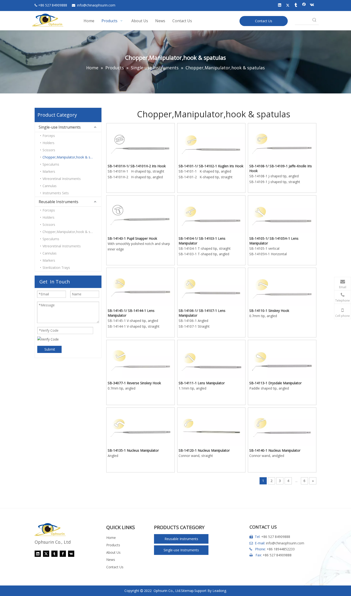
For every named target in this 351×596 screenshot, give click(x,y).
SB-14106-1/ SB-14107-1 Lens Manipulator (202, 313)
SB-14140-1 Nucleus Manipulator (274, 450)
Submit (49, 349)
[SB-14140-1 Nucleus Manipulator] (282, 427)
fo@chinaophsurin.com (96, 5)
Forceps (49, 135)
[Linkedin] (280, 5)
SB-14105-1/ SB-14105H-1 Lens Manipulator (273, 240)
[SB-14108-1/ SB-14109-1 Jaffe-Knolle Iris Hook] (282, 142)
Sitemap (187, 590)
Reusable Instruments (58, 201)
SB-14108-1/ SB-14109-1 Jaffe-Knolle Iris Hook (280, 168)
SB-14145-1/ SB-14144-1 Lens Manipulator (131, 313)
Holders (48, 143)
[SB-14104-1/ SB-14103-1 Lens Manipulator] (211, 214)
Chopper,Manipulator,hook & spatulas (72, 157)
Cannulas (50, 186)
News (110, 559)
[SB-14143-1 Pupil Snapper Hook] (140, 214)
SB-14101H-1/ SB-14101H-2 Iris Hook (137, 166)
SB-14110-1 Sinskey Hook (269, 310)
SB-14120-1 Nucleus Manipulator (204, 450)
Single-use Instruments (60, 127)
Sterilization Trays (56, 267)
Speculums (51, 164)
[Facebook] (304, 5)
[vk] (312, 5)
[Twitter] (288, 5)
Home (111, 537)
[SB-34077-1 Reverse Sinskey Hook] (140, 359)
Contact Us (263, 21)
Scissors (49, 150)
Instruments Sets (56, 193)
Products (113, 545)
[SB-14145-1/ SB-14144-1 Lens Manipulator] (140, 287)
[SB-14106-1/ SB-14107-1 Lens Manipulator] (211, 287)
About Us (113, 552)
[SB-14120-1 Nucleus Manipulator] (211, 426)
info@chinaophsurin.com (285, 543)
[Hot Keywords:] (314, 20)
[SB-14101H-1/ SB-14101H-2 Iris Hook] (140, 142)
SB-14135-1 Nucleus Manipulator (133, 450)
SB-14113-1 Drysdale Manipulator (275, 383)
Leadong (219, 590)
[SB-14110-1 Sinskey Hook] (282, 287)
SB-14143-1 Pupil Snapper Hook (132, 238)
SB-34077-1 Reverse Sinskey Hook (134, 383)
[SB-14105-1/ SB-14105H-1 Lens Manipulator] (282, 214)
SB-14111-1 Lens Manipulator (202, 383)
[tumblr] (296, 5)
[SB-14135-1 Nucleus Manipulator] (140, 427)
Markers (49, 171)
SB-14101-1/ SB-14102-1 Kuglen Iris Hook (211, 166)
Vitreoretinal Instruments (62, 178)
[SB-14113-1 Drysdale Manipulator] (282, 359)
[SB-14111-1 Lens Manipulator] (211, 359)
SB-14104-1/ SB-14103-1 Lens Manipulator (202, 240)
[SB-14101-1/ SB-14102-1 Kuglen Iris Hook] (211, 142)
